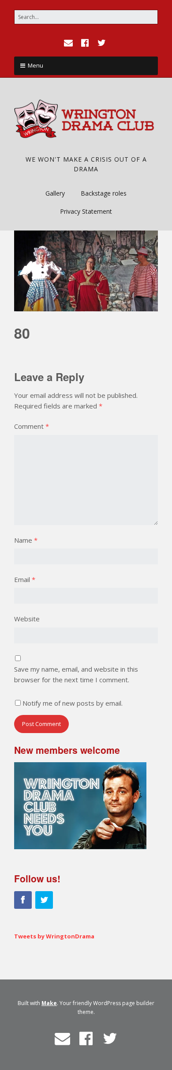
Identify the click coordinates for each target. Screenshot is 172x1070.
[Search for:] (86, 17)
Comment (31, 426)
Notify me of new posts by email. (72, 703)
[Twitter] (101, 43)
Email (24, 579)
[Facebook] (85, 43)
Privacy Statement (86, 211)
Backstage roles (104, 193)
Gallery (55, 193)
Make (49, 1003)
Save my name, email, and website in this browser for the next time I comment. (76, 674)
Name (25, 540)
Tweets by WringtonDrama (54, 936)
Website (27, 618)
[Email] (69, 43)
